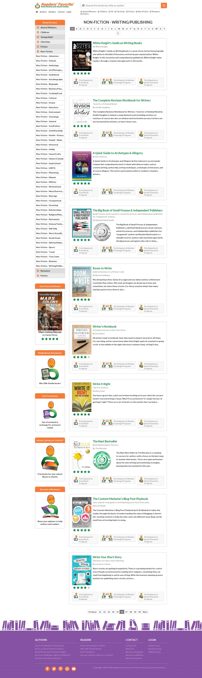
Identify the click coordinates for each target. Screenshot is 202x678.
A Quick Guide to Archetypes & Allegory (118, 153)
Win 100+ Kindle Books (91, 649)
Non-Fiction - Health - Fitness (50, 135)
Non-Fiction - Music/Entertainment (50, 191)
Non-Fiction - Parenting (47, 205)
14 (113, 612)
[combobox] (124, 5)
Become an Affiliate (134, 655)
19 (135, 612)
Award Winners (89, 11)
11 (100, 612)
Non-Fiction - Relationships (48, 210)
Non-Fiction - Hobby (45, 149)
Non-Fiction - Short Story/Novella (50, 233)
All (72, 29)
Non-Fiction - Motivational (48, 186)
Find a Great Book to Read (92, 645)
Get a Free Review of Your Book (49, 645)
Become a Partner (134, 658)
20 (139, 612)
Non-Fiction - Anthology (47, 65)
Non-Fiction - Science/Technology (50, 224)
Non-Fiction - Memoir (46, 177)
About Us (130, 649)
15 (117, 612)
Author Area (154, 645)
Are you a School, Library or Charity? (96, 655)
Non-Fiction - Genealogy (47, 116)
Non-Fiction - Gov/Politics (48, 126)
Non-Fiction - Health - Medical (50, 140)
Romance (156, 11)
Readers (52, 12)
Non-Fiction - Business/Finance (50, 89)
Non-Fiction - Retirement (48, 219)
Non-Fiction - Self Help (46, 228)
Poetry (86, 14)
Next (145, 612)
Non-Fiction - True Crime (47, 256)
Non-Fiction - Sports (45, 247)
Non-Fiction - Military (46, 182)
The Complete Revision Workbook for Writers (122, 100)
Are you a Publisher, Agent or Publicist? (52, 655)
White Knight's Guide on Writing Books (117, 43)
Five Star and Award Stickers (48, 658)
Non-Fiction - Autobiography (49, 79)
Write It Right (101, 384)
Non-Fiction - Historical (47, 144)
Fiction (131, 11)
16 (122, 612)
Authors (43, 12)
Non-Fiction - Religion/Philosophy (50, 214)
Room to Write (102, 268)
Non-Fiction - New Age (46, 196)
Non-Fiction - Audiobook (47, 75)
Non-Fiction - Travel (45, 252)
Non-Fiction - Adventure (47, 56)
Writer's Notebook (105, 326)
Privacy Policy (139, 667)
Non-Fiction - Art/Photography (50, 70)
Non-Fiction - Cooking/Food (49, 93)
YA (112, 11)
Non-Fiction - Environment (48, 112)
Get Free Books (87, 652)
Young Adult (47, 37)
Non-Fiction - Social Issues (48, 238)
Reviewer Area (155, 649)
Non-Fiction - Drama (45, 103)
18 (131, 612)
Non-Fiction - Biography (47, 84)
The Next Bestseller (105, 441)
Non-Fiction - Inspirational (48, 163)
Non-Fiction (143, 11)
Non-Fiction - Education (47, 107)
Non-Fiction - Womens (46, 261)
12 (104, 612)
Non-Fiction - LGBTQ (45, 168)
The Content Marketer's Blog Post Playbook (120, 498)
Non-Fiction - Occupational (48, 200)
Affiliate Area (154, 652)
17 (126, 612)
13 (109, 612)
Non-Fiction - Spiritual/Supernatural (50, 242)
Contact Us (131, 645)
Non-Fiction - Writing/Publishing (50, 266)
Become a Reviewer (134, 652)
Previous (93, 612)
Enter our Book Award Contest (49, 649)
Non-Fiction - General (46, 121)
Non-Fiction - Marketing (47, 172)
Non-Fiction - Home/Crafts (48, 154)
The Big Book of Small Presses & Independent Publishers (127, 210)
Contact (61, 12)
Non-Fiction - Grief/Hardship (49, 130)
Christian (121, 11)
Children (103, 11)
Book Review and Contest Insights (50, 652)
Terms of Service (157, 667)
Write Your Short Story (107, 557)
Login (69, 12)
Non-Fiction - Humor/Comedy (49, 158)
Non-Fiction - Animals (46, 61)
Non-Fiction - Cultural (46, 98)
